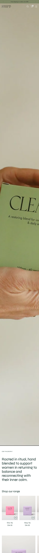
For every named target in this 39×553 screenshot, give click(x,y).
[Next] (36, 1)
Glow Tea (10, 523)
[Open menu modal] (36, 6)
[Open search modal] (28, 6)
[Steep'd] (6, 6)
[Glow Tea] (10, 508)
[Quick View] (15, 517)
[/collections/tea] (19, 224)
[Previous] (3, 1)
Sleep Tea (27, 523)
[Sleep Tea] (27, 508)
